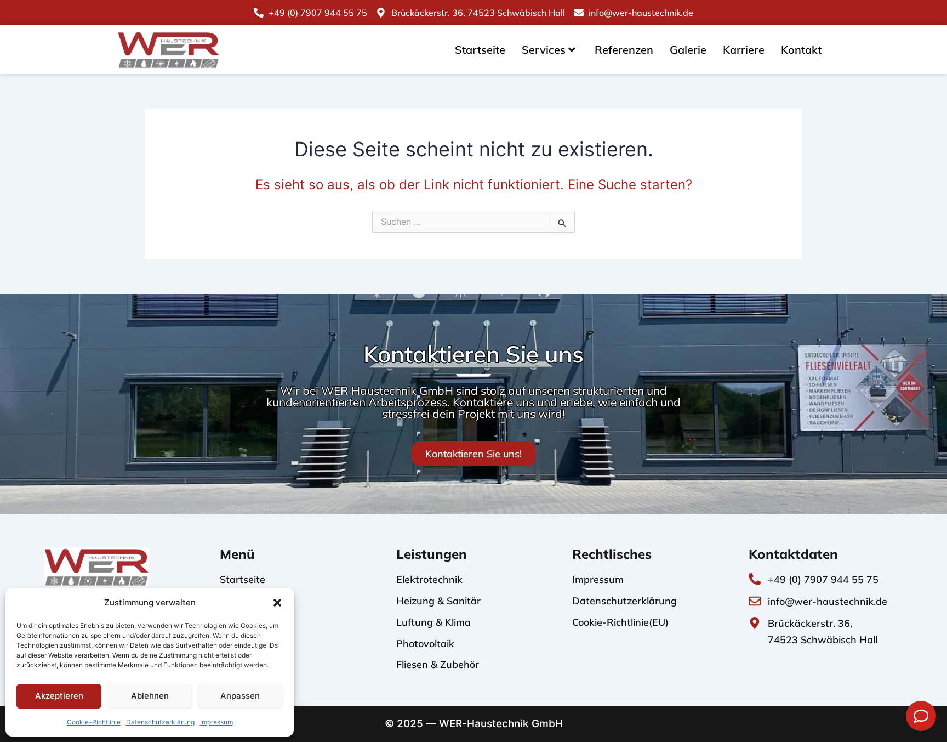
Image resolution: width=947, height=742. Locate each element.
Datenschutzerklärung (160, 722)
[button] (277, 602)
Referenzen (624, 49)
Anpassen (240, 695)
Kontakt (801, 49)
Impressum (216, 722)
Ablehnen (150, 695)
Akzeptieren (59, 695)
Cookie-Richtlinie (94, 722)
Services (544, 49)
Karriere (744, 49)
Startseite (480, 49)
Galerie (688, 49)
